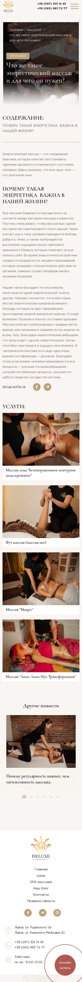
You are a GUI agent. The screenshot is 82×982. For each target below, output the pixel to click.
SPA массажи (41, 882)
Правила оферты (41, 901)
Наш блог (35, 30)
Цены (41, 875)
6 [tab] (58, 797)
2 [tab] (31, 797)
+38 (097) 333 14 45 (51, 4)
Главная (41, 869)
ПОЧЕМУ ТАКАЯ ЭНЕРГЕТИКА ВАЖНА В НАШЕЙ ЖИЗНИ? (40, 128)
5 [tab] (51, 797)
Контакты (41, 894)
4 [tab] (44, 797)
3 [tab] (37, 797)
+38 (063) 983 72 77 (52, 8)
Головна (16, 30)
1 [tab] (24, 797)
